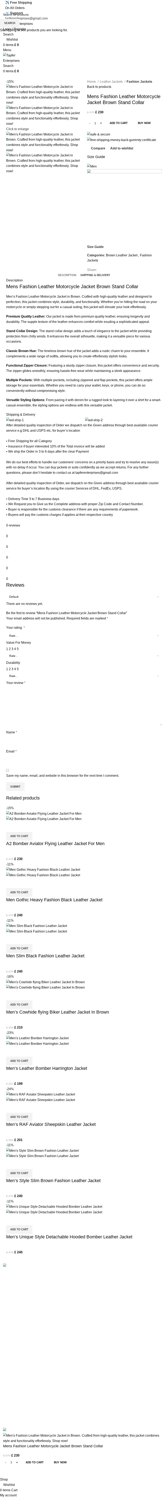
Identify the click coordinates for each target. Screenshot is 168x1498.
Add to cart (119, 123)
